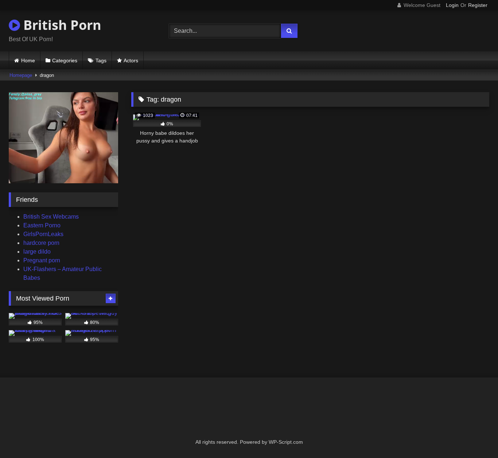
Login (452, 5)
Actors (131, 60)
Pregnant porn (41, 260)
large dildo (37, 251)
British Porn (60, 25)
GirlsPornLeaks (43, 234)
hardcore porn (41, 243)
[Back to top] (475, 436)
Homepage (20, 75)
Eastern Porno (42, 225)
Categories (64, 60)
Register (477, 5)
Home (28, 60)
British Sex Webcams (51, 217)
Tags (101, 60)
